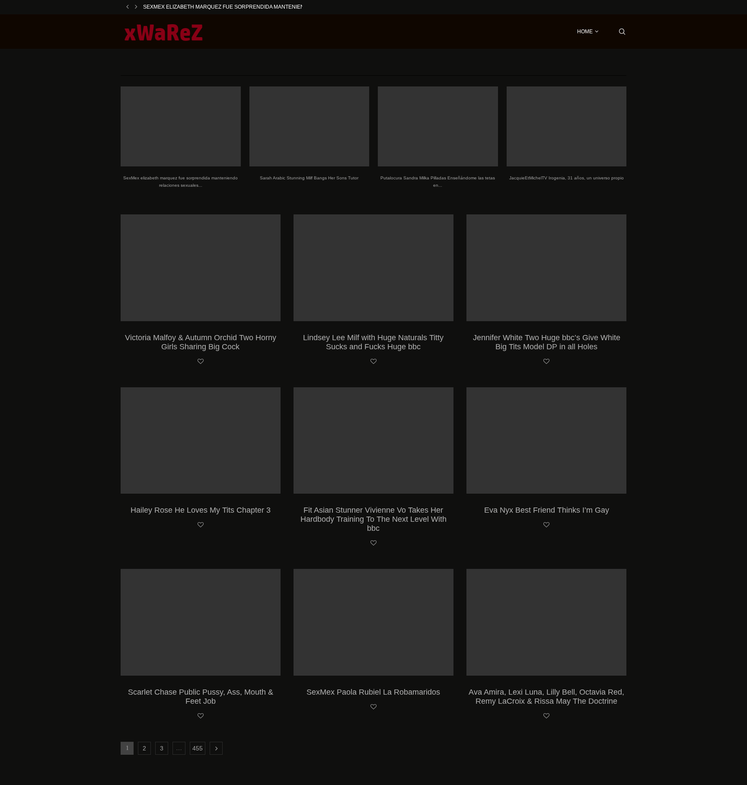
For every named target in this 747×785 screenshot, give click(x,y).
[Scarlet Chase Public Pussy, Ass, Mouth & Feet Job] (201, 622)
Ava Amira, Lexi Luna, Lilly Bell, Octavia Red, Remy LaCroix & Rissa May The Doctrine (546, 696)
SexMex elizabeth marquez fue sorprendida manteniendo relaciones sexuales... (261, 7)
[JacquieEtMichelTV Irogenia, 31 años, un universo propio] (567, 126)
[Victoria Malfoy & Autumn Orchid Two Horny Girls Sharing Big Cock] (201, 267)
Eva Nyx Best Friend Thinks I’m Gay (546, 510)
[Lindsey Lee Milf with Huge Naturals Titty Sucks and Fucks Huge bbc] (373, 267)
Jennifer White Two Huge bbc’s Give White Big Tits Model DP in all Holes (546, 342)
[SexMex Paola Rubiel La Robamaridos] (373, 622)
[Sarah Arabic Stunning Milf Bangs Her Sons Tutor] (309, 126)
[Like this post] (201, 361)
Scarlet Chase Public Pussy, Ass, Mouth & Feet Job (200, 696)
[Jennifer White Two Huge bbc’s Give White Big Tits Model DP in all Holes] (546, 267)
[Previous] (127, 7)
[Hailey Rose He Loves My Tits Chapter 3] (201, 440)
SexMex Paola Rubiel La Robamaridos (373, 692)
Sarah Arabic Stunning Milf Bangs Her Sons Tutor (309, 178)
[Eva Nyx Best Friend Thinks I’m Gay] (546, 440)
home (585, 32)
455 (197, 748)
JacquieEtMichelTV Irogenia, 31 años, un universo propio (566, 178)
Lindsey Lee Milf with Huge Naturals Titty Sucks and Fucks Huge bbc (373, 342)
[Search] (622, 31)
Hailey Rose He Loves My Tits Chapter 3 (201, 510)
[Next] (136, 7)
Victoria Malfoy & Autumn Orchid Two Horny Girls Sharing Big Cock (200, 342)
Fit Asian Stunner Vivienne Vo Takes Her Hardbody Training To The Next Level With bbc (373, 519)
